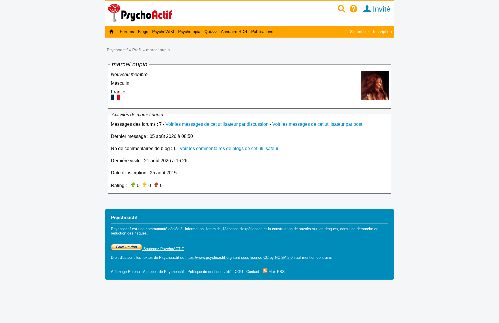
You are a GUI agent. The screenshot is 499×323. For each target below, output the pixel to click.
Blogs (143, 31)
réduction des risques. (129, 233)
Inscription (382, 31)
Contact (252, 272)
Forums (127, 31)
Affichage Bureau (125, 272)
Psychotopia (189, 31)
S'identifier (359, 31)
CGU (239, 272)
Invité (380, 9)
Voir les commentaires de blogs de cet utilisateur (229, 148)
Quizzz (210, 31)
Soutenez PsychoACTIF (163, 249)
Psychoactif (117, 49)
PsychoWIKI (163, 31)
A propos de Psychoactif (163, 272)
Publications (262, 31)
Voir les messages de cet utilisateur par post (317, 124)
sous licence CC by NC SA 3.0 (267, 257)
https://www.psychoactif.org (208, 257)
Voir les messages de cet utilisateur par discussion (217, 124)
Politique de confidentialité (209, 272)
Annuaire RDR (234, 31)
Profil (136, 49)
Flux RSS (276, 272)
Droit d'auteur (122, 257)
